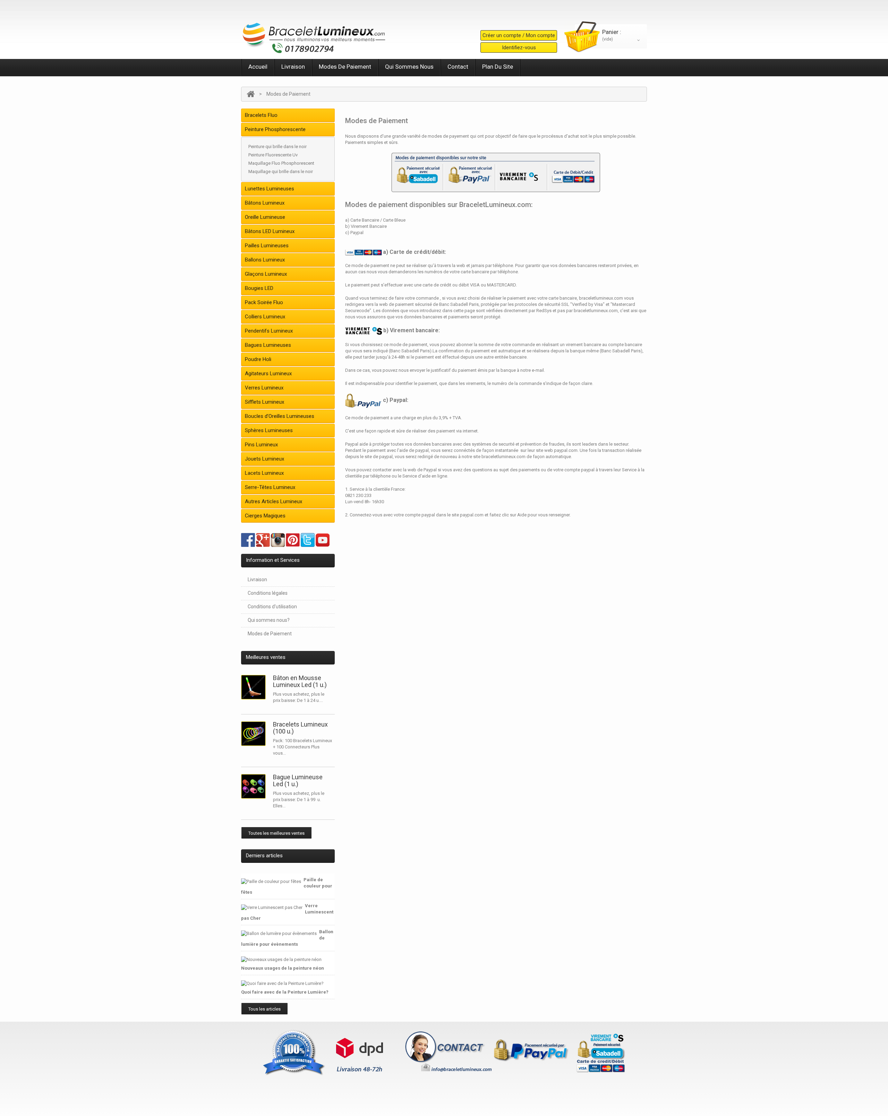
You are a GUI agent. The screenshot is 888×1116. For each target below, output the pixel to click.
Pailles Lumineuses (267, 245)
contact (457, 66)
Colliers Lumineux (265, 317)
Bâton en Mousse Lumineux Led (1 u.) (300, 681)
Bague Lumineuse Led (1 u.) (298, 780)
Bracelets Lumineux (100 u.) (300, 728)
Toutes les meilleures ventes (276, 833)
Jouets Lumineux (264, 459)
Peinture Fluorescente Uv (273, 154)
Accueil (257, 66)
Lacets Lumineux (264, 473)
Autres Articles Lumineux (273, 501)
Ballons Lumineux (265, 260)
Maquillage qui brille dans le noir (280, 171)
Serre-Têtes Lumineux (270, 487)
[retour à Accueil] (251, 94)
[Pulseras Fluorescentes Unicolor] (255, 733)
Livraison (293, 66)
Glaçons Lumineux (266, 274)
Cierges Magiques (265, 516)
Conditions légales (268, 593)
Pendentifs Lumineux (269, 331)
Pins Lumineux (261, 444)
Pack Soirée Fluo (264, 302)
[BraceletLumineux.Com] (314, 36)
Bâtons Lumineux (264, 203)
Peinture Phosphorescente (275, 129)
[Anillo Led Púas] (255, 786)
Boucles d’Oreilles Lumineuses (279, 416)
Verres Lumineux (264, 388)
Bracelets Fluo (261, 115)
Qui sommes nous (409, 66)
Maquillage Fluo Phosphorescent (281, 163)
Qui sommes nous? (269, 620)
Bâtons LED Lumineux (269, 231)
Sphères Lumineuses (269, 430)
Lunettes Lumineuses (269, 189)
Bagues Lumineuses (268, 345)
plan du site (497, 66)
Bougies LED (259, 288)
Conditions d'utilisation (272, 606)
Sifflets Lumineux (264, 402)
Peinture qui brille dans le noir (277, 146)
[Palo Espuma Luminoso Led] (255, 687)
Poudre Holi (258, 359)
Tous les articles (264, 1009)
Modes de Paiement (345, 66)
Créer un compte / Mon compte (519, 35)
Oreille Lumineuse (265, 217)
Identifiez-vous (519, 47)
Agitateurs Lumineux (268, 373)
